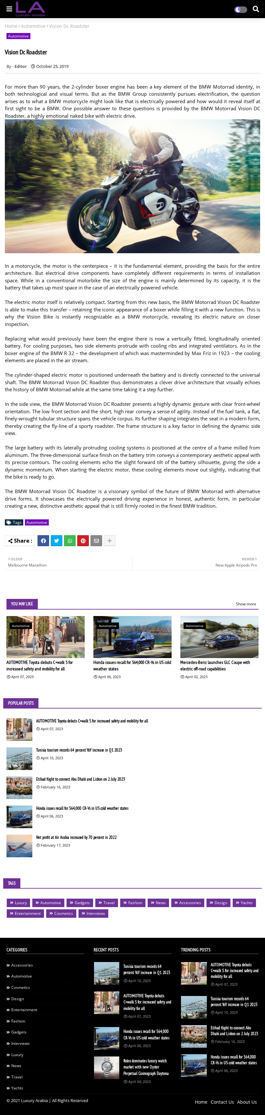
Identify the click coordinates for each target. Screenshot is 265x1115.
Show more (246, 604)
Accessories (190, 902)
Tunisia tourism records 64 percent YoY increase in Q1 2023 (79, 750)
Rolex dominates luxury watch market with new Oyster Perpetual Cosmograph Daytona (146, 1067)
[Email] (96, 540)
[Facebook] (43, 540)
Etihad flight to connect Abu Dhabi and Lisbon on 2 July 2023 (80, 779)
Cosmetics (63, 913)
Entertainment (28, 913)
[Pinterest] (83, 540)
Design (221, 902)
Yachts (247, 902)
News (161, 902)
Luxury (21, 902)
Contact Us (222, 1102)
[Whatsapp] (70, 540)
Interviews (96, 913)
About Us (247, 1102)
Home (11, 26)
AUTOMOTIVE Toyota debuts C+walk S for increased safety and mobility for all (39, 665)
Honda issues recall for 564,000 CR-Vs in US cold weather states (132, 665)
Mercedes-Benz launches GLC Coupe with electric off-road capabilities (215, 665)
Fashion (135, 902)
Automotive (33, 26)
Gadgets (82, 902)
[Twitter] (56, 540)
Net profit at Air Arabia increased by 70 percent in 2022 (76, 837)
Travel (109, 902)
